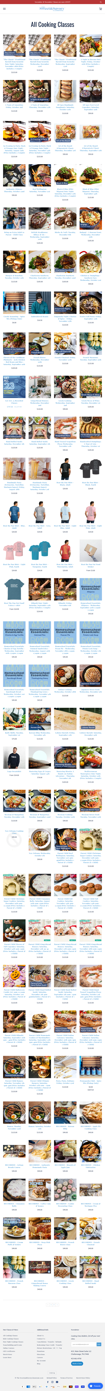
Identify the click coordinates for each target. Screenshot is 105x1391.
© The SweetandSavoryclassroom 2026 (29, 1378)
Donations (41, 1351)
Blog (38, 1364)
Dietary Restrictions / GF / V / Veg (49, 1348)
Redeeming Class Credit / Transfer (49, 1345)
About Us (40, 1336)
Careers (40, 1357)
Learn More (7, 1357)
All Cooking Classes (10, 1336)
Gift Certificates (9, 1351)
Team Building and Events (12, 1345)
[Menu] (4, 9)
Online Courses (8, 1348)
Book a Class (77, 1363)
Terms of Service (66, 1378)
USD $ (51, 1373)
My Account (41, 1361)
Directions (41, 1354)
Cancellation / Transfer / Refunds (49, 1342)
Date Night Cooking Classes (13, 1342)
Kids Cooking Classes (11, 1339)
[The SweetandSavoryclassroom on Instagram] (52, 1382)
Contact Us (41, 1339)
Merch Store (7, 1354)
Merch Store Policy (83, 1378)
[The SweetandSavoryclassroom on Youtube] (57, 1382)
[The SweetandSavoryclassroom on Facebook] (48, 1382)
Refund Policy (52, 1378)
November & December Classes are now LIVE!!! (52, 2)
